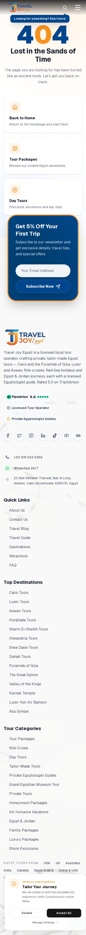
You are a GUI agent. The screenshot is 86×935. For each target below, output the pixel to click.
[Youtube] (66, 435)
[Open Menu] (77, 7)
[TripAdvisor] (78, 435)
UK (58, 863)
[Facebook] (8, 435)
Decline (27, 913)
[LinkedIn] (43, 435)
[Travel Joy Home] (21, 7)
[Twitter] (19, 435)
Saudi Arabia (43, 870)
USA (47, 863)
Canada (22, 870)
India (7, 870)
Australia (73, 863)
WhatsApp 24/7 (26, 468)
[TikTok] (55, 435)
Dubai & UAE (68, 870)
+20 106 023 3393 (28, 457)
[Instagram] (31, 435)
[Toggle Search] (64, 7)
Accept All (63, 913)
